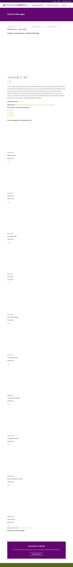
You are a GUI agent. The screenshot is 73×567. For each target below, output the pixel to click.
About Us (25, 5)
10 (25, 528)
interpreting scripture (23, 105)
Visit (19, 5)
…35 (28, 528)
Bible (16, 105)
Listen (9, 83)
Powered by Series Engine (15, 530)
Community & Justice (37, 5)
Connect (64, 5)
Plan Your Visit (36, 554)
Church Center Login (66, 1)
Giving (54, 1)
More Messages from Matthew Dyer (37, 105)
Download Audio (51, 105)
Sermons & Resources (53, 5)
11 (26, 528)
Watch (9, 81)
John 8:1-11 (20, 101)
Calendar (59, 1)
